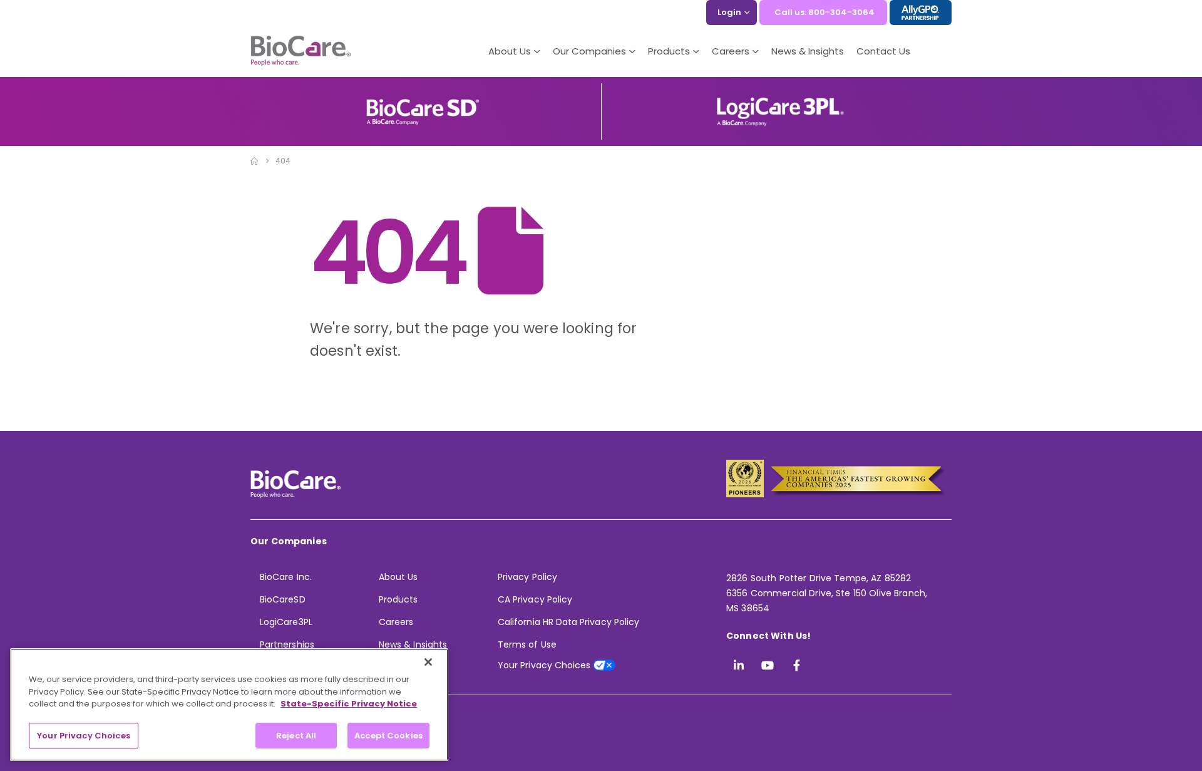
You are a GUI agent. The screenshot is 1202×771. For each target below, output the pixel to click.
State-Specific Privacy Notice (348, 704)
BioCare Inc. (286, 577)
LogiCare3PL (286, 622)
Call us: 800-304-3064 (824, 12)
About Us (509, 51)
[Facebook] (796, 665)
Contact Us (883, 51)
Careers (396, 622)
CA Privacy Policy (535, 599)
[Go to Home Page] (254, 160)
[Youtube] (767, 665)
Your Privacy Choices (83, 735)
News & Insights (807, 51)
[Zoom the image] (422, 103)
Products (398, 599)
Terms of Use (527, 644)
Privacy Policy (527, 577)
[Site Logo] (300, 51)
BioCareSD (283, 599)
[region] (229, 704)
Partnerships (287, 644)
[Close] (428, 662)
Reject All (296, 735)
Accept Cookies (388, 735)
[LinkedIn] (738, 665)
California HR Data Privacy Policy (568, 622)
